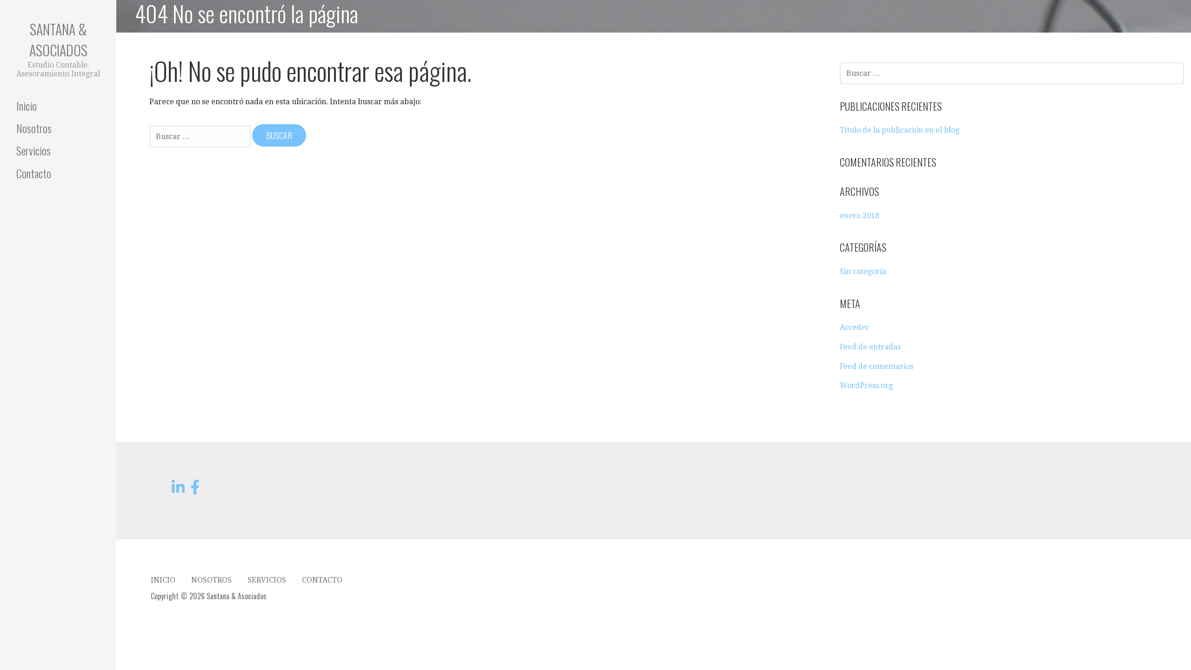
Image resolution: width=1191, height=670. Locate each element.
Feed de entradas (870, 346)
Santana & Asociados (58, 39)
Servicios (33, 150)
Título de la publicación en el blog (899, 130)
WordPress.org (866, 385)
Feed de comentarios (876, 366)
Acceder (854, 327)
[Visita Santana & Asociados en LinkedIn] (178, 490)
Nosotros (34, 128)
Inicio (26, 105)
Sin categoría (863, 271)
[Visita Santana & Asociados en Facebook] (195, 490)
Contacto (33, 173)
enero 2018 (859, 215)
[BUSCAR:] (200, 135)
